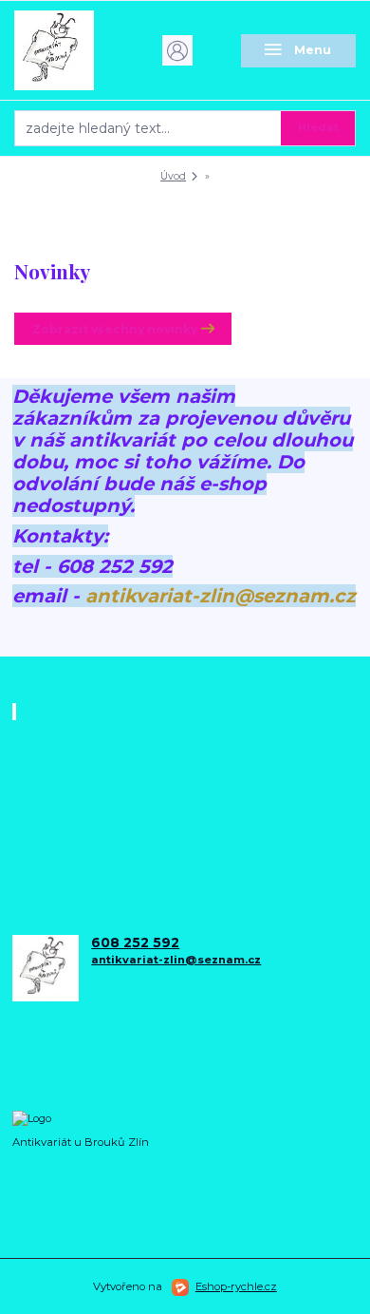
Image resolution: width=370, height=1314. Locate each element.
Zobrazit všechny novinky (114, 329)
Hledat (318, 127)
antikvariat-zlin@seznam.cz (220, 595)
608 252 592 (135, 943)
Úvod (173, 176)
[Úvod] (71, 50)
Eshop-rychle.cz (236, 1286)
